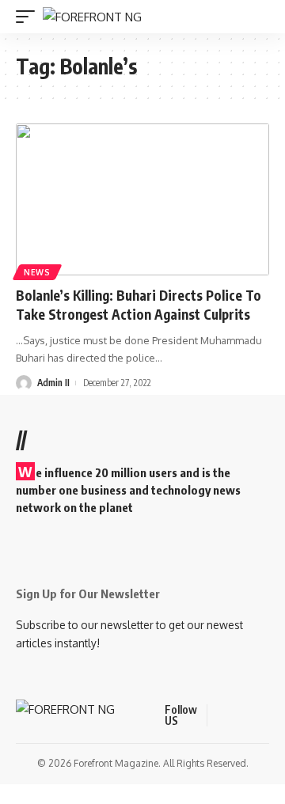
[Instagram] (278, 715)
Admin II (53, 383)
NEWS (37, 272)
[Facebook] (221, 715)
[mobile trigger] (29, 17)
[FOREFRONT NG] (92, 17)
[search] (259, 17)
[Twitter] (240, 715)
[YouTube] (259, 715)
